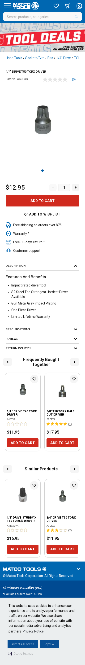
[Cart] (68, 6)
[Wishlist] (56, 6)
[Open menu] (7, 6)
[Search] (76, 17)
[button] (21, 653)
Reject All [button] (49, 644)
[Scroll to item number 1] (42, 170)
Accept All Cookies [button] (23, 644)
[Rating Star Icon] (9, 424)
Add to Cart (42, 201)
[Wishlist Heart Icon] (34, 379)
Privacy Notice (33, 631)
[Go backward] (7, 362)
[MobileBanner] (42, 37)
